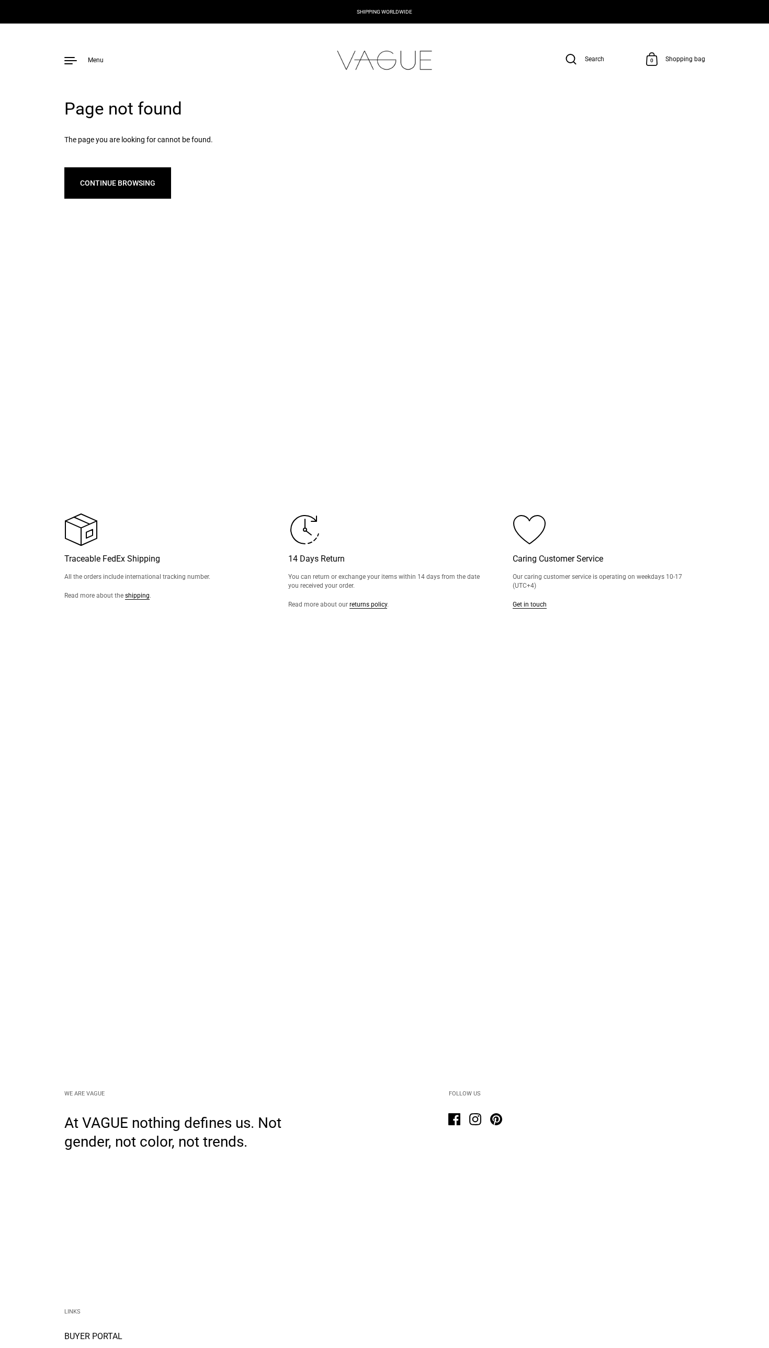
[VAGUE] (384, 59)
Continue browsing (117, 183)
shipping (137, 595)
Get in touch (530, 604)
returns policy (368, 604)
